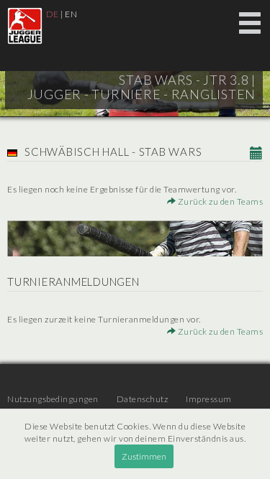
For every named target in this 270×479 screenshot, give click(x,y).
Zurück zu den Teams (219, 201)
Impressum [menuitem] (209, 399)
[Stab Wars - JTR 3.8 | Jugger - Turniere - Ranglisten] (24, 26)
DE (52, 14)
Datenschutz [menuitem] (142, 399)
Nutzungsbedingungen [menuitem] (53, 399)
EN (71, 14)
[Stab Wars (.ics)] (257, 154)
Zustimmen (144, 456)
